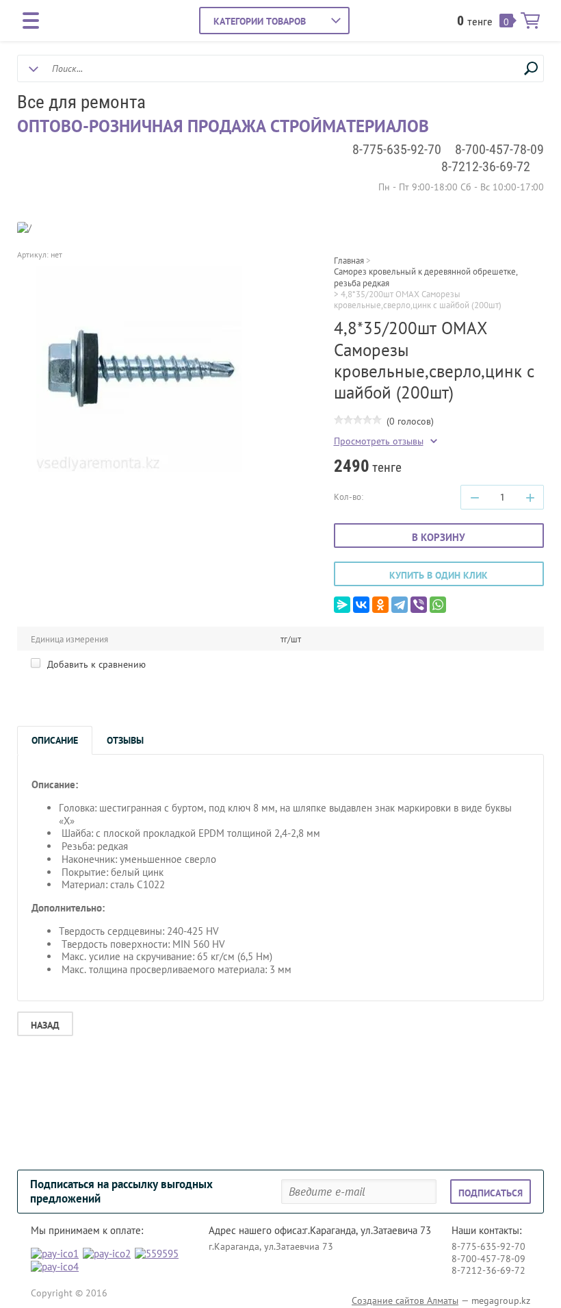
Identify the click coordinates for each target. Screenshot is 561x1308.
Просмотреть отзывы (378, 441)
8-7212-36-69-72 (485, 166)
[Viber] (418, 604)
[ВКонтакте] (361, 604)
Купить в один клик (438, 575)
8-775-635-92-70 (396, 149)
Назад (45, 1025)
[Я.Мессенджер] (342, 604)
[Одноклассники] (380, 604)
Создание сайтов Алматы (405, 1300)
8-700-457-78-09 (499, 149)
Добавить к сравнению (95, 664)
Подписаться (490, 1193)
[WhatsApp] (438, 604)
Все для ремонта (81, 102)
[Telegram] (399, 604)
